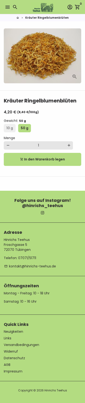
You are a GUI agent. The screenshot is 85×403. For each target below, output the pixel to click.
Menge (9, 138)
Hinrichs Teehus (55, 390)
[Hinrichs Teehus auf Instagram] (42, 212)
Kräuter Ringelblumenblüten (47, 18)
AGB (7, 364)
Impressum (13, 371)
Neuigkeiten (13, 331)
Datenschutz (14, 358)
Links (7, 338)
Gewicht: (15, 120)
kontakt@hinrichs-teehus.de (30, 266)
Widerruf (11, 351)
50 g (24, 128)
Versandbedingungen (21, 344)
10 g (9, 128)
